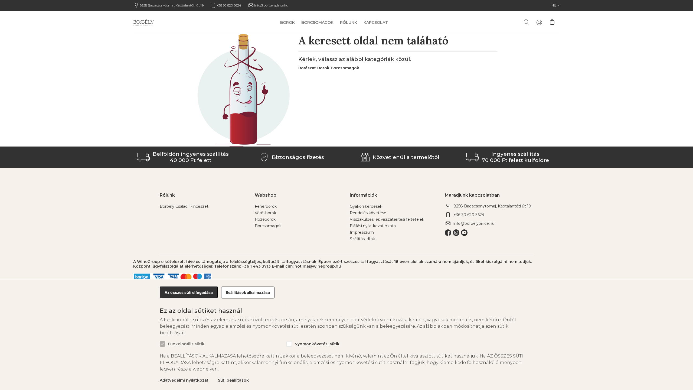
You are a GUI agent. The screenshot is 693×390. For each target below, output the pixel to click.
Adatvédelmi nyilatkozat (184, 380)
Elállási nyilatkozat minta (373, 225)
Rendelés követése (368, 212)
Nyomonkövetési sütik (317, 344)
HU (554, 5)
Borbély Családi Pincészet (184, 206)
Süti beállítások (233, 380)
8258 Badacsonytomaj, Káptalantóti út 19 (172, 5)
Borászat (307, 68)
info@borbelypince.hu (271, 5)
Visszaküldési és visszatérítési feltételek (387, 219)
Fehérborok (266, 206)
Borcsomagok (317, 22)
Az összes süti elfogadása (189, 292)
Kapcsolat (376, 22)
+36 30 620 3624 (229, 5)
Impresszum (362, 232)
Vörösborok (265, 212)
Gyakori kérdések (366, 206)
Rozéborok (265, 219)
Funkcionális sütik (186, 344)
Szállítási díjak (362, 238)
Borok (287, 22)
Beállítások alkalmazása (248, 292)
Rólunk (348, 22)
